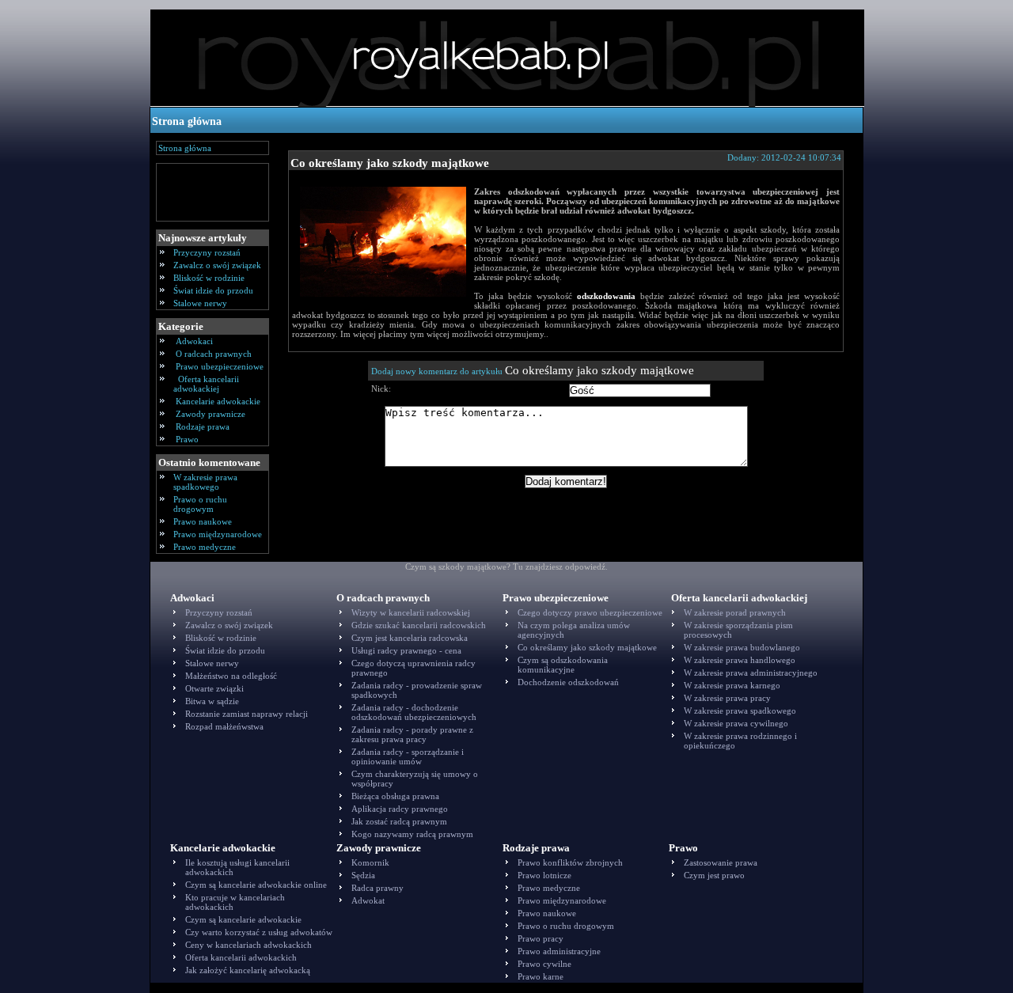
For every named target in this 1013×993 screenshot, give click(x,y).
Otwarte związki (214, 688)
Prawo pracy (540, 938)
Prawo (187, 439)
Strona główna (187, 121)
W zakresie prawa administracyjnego (751, 672)
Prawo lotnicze (544, 875)
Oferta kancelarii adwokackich (241, 957)
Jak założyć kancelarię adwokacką (247, 970)
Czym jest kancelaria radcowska (409, 637)
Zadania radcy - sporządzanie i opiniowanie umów (407, 756)
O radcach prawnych (213, 353)
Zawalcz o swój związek (217, 265)
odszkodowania (606, 296)
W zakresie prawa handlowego (739, 660)
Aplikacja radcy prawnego (399, 808)
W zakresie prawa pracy (727, 698)
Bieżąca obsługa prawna (395, 796)
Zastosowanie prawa (720, 862)
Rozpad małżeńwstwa (224, 726)
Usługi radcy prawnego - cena (406, 650)
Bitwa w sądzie (212, 701)
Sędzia (363, 875)
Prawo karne (540, 976)
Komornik (370, 862)
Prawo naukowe (202, 521)
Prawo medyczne (204, 546)
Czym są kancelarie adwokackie (243, 919)
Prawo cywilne (544, 963)
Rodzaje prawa (202, 426)
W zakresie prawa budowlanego (742, 647)
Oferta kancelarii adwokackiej (206, 383)
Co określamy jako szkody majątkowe (389, 163)
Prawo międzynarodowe (217, 534)
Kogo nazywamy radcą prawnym (412, 834)
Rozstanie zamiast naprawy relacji (246, 713)
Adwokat (368, 900)
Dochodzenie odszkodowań (568, 682)
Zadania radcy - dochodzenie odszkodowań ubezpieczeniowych (413, 712)
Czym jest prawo (714, 875)
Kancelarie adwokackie (218, 401)
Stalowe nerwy (200, 303)
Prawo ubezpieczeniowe (219, 366)
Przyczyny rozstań (207, 252)
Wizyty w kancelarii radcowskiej (410, 612)
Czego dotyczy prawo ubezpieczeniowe (590, 612)
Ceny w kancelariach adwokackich (248, 944)
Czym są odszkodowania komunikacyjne (563, 664)
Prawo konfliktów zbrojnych (570, 862)
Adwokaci (194, 341)
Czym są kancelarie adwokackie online (256, 884)
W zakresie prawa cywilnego (736, 723)
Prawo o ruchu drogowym (200, 504)
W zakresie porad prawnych (735, 612)
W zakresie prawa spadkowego (205, 481)
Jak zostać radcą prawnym (399, 821)
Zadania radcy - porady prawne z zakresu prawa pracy (412, 734)
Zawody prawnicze (210, 414)
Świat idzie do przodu (213, 290)
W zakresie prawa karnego (732, 685)
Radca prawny (377, 888)
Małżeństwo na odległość (231, 675)
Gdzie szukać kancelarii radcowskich (418, 625)
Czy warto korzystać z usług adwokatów (258, 932)
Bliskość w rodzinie (209, 277)
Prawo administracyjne (559, 951)
